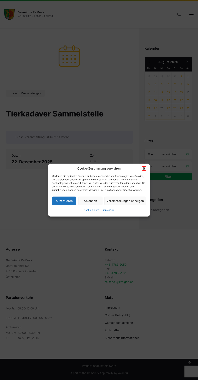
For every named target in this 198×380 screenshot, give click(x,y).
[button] (144, 168)
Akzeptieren (64, 201)
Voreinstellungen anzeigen (125, 201)
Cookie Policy (91, 209)
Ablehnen (90, 201)
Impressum (108, 209)
